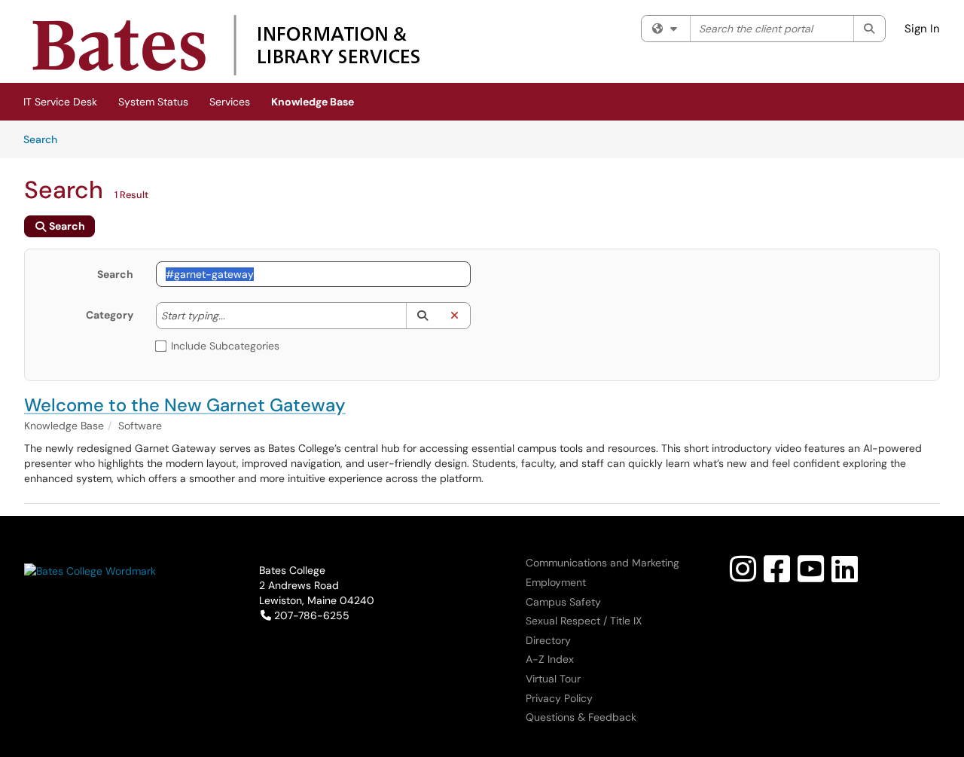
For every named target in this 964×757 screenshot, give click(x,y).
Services (229, 101)
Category (109, 315)
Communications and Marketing (602, 562)
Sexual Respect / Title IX (584, 620)
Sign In (922, 28)
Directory (548, 640)
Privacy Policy (559, 698)
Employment (556, 582)
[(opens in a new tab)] (225, 45)
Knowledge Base (312, 101)
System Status (153, 101)
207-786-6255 (311, 615)
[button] (422, 315)
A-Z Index (550, 659)
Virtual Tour (553, 678)
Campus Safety (563, 602)
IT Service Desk (60, 101)
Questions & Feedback (581, 717)
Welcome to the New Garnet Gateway (185, 405)
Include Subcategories (225, 346)
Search (45, 139)
